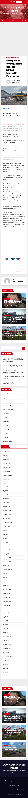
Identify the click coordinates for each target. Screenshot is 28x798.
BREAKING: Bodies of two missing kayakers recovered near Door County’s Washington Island (13, 359)
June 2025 (5, 487)
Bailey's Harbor (7, 394)
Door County (9, 57)
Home (10, 785)
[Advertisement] (14, 41)
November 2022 (7, 601)
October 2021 (6, 652)
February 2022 (7, 636)
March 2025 (6, 498)
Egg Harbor (16, 57)
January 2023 (6, 593)
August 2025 (6, 479)
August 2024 (6, 526)
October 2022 (6, 605)
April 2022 (5, 628)
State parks (6, 429)
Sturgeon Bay (6, 437)
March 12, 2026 (9, 735)
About (13, 785)
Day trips (5, 398)
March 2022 (6, 632)
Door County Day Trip (8, 405)
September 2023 (7, 569)
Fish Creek (6, 421)
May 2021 (5, 672)
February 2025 (7, 502)
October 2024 (6, 518)
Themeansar (14, 781)
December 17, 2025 (10, 752)
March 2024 (6, 546)
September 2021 (7, 656)
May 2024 (5, 538)
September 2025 (7, 475)
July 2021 (5, 664)
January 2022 (6, 640)
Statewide (5, 433)
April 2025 (5, 494)
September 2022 (7, 609)
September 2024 (7, 522)
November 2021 (7, 648)
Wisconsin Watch (7, 441)
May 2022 (5, 624)
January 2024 (6, 554)
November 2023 (7, 561)
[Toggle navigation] (13, 20)
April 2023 (5, 581)
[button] (23, 20)
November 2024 (7, 514)
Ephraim (5, 417)
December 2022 (7, 597)
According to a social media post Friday (13, 124)
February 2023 (7, 589)
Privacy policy (10, 794)
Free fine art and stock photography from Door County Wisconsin (14, 790)
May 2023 (5, 577)
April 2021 (5, 676)
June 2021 (5, 668)
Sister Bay (5, 425)
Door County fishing (8, 409)
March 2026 (6, 459)
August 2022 (6, 613)
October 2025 (6, 471)
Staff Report (17, 80)
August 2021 (6, 660)
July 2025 (5, 483)
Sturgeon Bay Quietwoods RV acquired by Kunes (8, 265)
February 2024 (7, 550)
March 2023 (6, 585)
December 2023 (7, 557)
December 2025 (7, 463)
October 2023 (6, 565)
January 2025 (6, 506)
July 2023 (5, 573)
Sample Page (18, 794)
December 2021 (7, 644)
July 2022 (5, 617)
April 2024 (5, 542)
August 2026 (6, 451)
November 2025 (7, 467)
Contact (17, 785)
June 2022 (5, 621)
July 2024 (5, 530)
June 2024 (5, 534)
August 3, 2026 (9, 701)
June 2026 (5, 455)
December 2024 (7, 510)
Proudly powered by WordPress (10, 780)
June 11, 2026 (9, 720)
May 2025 (5, 491)
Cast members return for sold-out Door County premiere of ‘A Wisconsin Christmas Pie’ (19, 267)
